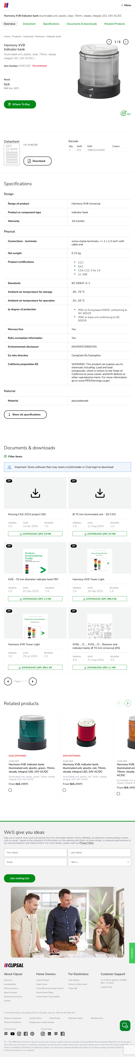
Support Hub (106, 987)
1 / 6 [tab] (117, 42)
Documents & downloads (82, 24)
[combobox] (99, 862)
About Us (8, 980)
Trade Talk (72, 988)
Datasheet (29, 24)
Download (39, 161)
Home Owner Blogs (45, 992)
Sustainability (10, 984)
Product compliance (12, 1018)
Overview (9, 24)
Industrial (28, 36)
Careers (7, 1000)
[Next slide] (127, 703)
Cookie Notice (35, 1018)
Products (16, 36)
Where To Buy (21, 104)
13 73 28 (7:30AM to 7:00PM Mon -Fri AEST (113, 981)
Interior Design (42, 980)
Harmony (40, 36)
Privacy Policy (87, 843)
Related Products (114, 24)
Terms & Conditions (12, 1022)
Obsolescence (97, 1018)
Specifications (51, 24)
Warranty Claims (75, 1018)
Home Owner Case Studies (48, 996)
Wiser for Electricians (77, 984)
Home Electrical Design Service (49, 988)
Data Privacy (55, 1018)
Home (7, 36)
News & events (10, 992)
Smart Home (41, 984)
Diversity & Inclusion (13, 996)
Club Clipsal (73, 980)
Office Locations (11, 988)
